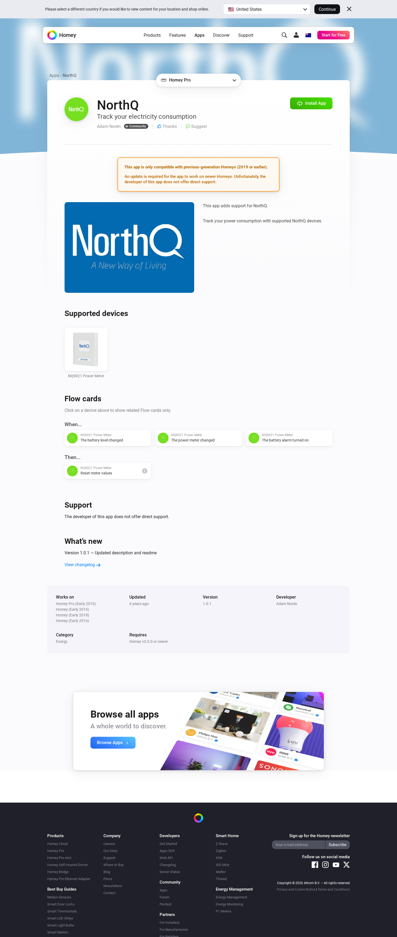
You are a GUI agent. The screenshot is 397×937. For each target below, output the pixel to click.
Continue (327, 9)
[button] (267, 9)
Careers (109, 844)
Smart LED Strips (60, 918)
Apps (199, 35)
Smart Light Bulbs (60, 925)
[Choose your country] (308, 35)
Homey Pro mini (59, 858)
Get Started (168, 844)
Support (245, 35)
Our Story (110, 851)
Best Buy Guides (61, 889)
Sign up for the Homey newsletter (319, 835)
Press (107, 879)
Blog (106, 872)
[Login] (296, 35)
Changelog (168, 865)
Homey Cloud (57, 844)
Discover (221, 35)
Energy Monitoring (229, 904)
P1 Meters (223, 911)
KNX (219, 858)
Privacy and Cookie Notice (296, 889)
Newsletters (112, 886)
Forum (164, 897)
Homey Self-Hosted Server (67, 865)
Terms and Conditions (334, 889)
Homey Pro (55, 851)
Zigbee (221, 851)
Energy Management (231, 897)
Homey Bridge (58, 872)
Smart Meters (57, 932)
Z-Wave (222, 844)
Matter (221, 872)
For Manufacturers (174, 930)
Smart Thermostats (62, 911)
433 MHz (222, 865)
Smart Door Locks (61, 904)
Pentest (165, 904)
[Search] (284, 35)
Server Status (170, 872)
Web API (166, 858)
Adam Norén (286, 604)
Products (152, 35)
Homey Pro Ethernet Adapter (68, 879)
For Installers (170, 923)
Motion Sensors (59, 897)
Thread (221, 879)
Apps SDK (167, 851)
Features (177, 35)
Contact (109, 893)
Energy (62, 641)
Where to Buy (113, 865)
